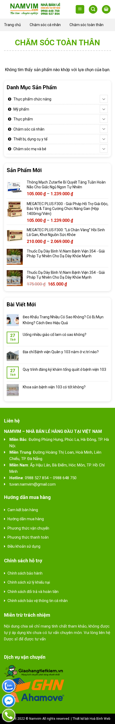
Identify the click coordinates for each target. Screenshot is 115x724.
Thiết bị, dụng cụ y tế (30, 139)
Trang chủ (12, 25)
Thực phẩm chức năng (32, 99)
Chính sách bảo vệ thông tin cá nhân (37, 601)
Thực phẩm (23, 119)
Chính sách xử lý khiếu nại (28, 582)
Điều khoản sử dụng (23, 546)
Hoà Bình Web (100, 719)
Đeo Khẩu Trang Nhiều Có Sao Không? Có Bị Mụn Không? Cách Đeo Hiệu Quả (63, 320)
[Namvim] (35, 9)
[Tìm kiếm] (93, 9)
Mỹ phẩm (21, 109)
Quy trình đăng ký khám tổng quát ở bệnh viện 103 (64, 369)
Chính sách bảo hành (25, 573)
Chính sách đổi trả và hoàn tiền (33, 591)
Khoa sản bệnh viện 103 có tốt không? (54, 387)
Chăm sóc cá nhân (45, 25)
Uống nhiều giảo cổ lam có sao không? (54, 334)
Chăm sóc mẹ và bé (29, 149)
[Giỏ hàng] (106, 9)
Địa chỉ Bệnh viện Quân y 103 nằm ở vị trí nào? (61, 352)
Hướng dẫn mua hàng (25, 519)
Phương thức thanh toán (28, 537)
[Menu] (80, 9)
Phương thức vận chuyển (28, 528)
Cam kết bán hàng (22, 510)
